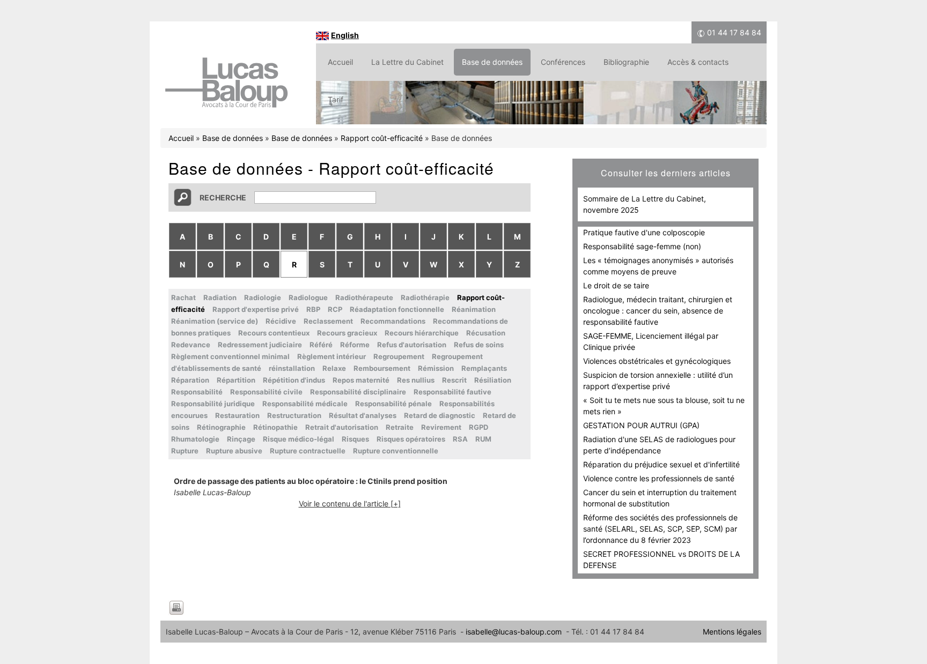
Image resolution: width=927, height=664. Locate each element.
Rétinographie (221, 427)
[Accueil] (226, 109)
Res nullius (416, 380)
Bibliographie (626, 61)
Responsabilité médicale (305, 403)
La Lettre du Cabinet (407, 61)
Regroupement (398, 356)
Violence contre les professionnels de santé (658, 478)
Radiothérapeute (364, 297)
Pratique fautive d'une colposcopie (644, 232)
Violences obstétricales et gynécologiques (657, 360)
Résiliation (492, 380)
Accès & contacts (698, 61)
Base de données (492, 61)
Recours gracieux (347, 333)
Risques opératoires (411, 439)
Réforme (355, 344)
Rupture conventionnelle (395, 450)
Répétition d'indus (294, 380)
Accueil (340, 61)
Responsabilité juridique (213, 403)
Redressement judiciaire (260, 344)
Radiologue (308, 297)
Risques (355, 439)
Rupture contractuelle (307, 450)
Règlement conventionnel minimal (230, 356)
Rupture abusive (234, 450)
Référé (321, 344)
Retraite (400, 427)
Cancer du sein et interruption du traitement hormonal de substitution (660, 498)
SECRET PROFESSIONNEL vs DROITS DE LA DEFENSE (661, 559)
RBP (313, 309)
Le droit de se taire (616, 285)
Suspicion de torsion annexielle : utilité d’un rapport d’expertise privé (658, 380)
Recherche (223, 197)
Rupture (184, 450)
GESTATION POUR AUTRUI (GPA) (641, 425)
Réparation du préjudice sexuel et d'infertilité (661, 464)
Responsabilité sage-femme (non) (642, 246)
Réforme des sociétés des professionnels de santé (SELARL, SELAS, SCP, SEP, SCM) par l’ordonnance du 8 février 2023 (660, 528)
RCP (335, 309)
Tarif (335, 99)
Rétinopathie (275, 427)
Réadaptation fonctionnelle (397, 309)
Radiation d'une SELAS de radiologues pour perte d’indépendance (659, 445)
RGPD (478, 427)
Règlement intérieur (331, 356)
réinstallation (292, 368)
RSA (460, 439)
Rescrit (454, 380)
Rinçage (241, 439)
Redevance (190, 344)
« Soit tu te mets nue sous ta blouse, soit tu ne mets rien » (664, 406)
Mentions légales (732, 631)
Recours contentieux (274, 333)
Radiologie (262, 297)
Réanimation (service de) (214, 321)
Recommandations (392, 321)
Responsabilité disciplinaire (358, 391)
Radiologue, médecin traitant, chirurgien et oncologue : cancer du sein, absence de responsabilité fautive (657, 310)
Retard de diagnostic (439, 415)
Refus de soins (479, 344)
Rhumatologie (195, 439)
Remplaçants (484, 368)
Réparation (190, 380)
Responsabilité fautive (452, 391)
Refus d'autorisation (411, 344)
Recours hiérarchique (422, 333)
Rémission (436, 368)
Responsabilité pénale (393, 403)
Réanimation (474, 309)
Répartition (236, 380)
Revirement (441, 427)
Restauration (237, 415)
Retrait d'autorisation (341, 427)
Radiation (220, 297)
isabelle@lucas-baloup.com (514, 631)
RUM (483, 439)
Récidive (281, 321)
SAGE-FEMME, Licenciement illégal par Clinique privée (650, 341)
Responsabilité (197, 391)
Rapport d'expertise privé (255, 309)
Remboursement (382, 368)
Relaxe (334, 368)
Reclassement (328, 321)
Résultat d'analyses (362, 415)
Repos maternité (361, 380)
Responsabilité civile (266, 391)
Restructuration (294, 415)
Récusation (485, 333)
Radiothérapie (425, 297)
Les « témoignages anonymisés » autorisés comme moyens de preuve (658, 266)
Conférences (563, 61)
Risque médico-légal (298, 439)
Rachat (183, 297)
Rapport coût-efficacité (382, 138)
